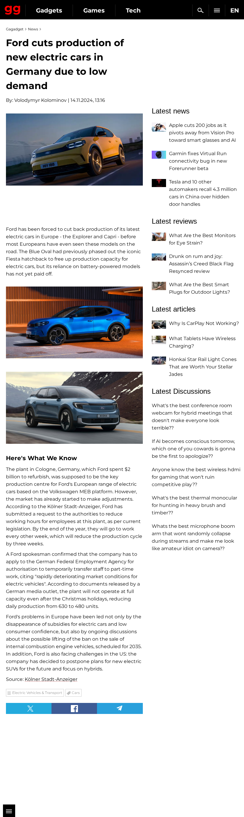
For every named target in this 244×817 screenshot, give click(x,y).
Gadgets (49, 10)
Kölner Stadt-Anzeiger (51, 679)
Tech (133, 10)
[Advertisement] (47, 755)
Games (94, 10)
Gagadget (12, 9)
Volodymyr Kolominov (40, 100)
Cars (76, 692)
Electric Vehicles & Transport (37, 692)
